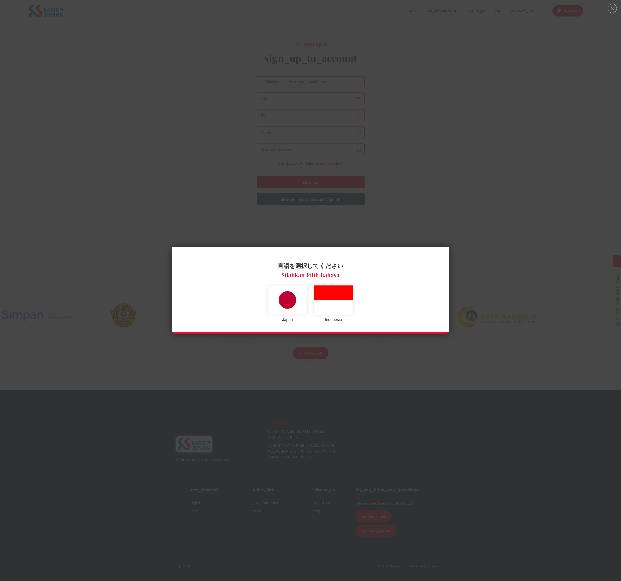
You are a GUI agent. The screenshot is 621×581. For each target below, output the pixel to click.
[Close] (612, 8)
